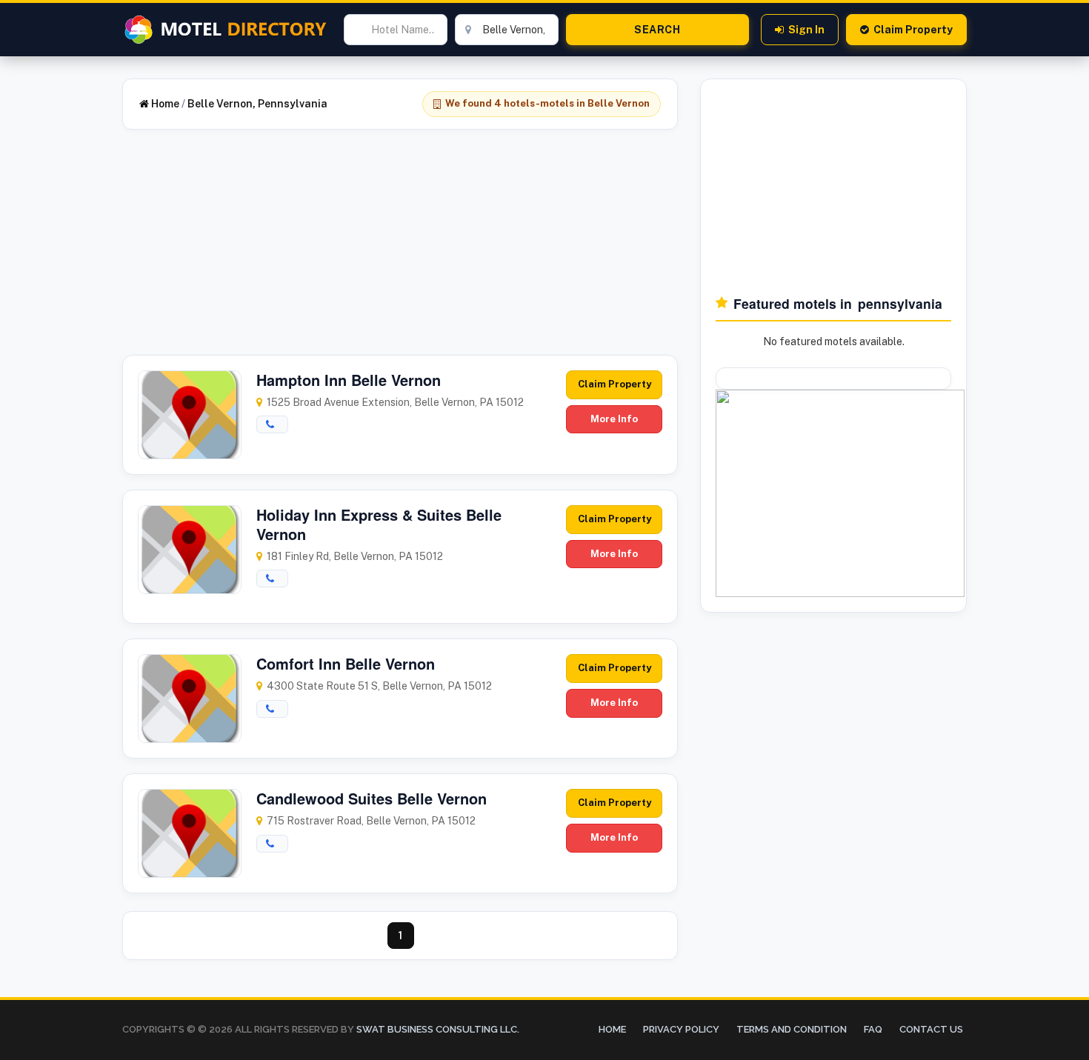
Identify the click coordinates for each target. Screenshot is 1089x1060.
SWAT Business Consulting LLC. (436, 1029)
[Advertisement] (400, 251)
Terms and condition (791, 1029)
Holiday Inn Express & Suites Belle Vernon (379, 524)
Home (164, 104)
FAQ (873, 1029)
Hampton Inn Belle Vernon (348, 379)
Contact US (931, 1029)
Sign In (806, 30)
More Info (614, 418)
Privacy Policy (681, 1029)
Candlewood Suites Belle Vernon (371, 798)
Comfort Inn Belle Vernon (345, 663)
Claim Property (913, 30)
